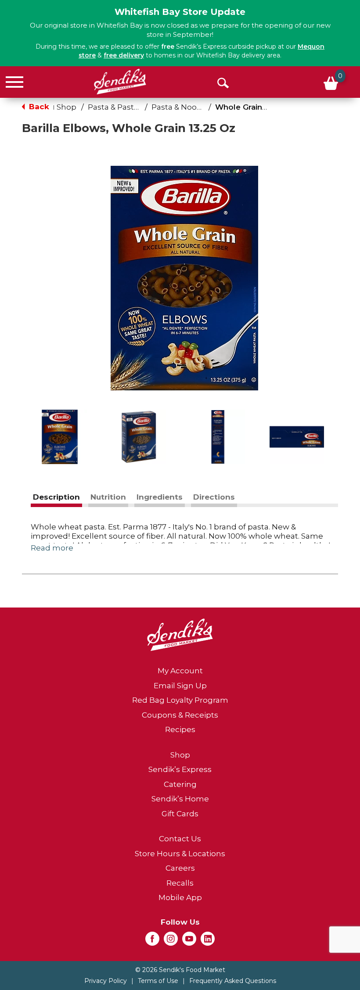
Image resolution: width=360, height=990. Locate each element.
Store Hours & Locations (180, 853)
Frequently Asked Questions (232, 981)
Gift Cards (180, 813)
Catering (180, 784)
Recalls (180, 883)
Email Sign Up (180, 685)
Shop (66, 107)
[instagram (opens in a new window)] (171, 941)
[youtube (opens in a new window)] (189, 941)
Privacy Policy (105, 981)
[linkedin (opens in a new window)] (208, 941)
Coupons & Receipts (180, 715)
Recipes (180, 729)
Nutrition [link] (108, 497)
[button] (60, 437)
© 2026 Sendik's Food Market (180, 970)
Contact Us (180, 838)
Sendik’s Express (180, 769)
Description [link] (56, 497)
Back (38, 106)
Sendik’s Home (180, 798)
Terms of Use (158, 981)
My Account (180, 670)
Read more (52, 547)
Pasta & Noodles (182, 107)
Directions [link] (214, 497)
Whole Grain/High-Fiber (260, 107)
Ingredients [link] (160, 497)
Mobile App (180, 897)
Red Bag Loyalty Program (180, 700)
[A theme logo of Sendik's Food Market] (120, 81)
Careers (180, 868)
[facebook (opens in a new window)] (152, 941)
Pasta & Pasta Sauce (125, 107)
